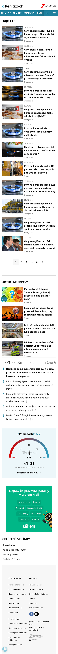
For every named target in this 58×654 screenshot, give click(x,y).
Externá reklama (36, 589)
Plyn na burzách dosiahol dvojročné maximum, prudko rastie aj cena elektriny (40, 94)
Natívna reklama (36, 608)
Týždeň (50, 363)
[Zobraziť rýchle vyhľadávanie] (47, 13)
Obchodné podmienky (38, 594)
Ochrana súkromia (16, 589)
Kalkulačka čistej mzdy (14, 549)
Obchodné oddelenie (17, 628)
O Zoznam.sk (15, 578)
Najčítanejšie (12, 363)
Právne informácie (16, 585)
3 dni (33, 363)
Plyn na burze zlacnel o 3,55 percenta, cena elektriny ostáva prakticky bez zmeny (40, 188)
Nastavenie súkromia (17, 594)
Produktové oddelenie (18, 623)
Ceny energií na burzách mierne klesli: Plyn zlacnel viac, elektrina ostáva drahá (39, 244)
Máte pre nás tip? (16, 644)
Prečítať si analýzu (27, 472)
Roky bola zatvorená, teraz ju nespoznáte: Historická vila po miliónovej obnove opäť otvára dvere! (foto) (28, 397)
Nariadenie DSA (15, 608)
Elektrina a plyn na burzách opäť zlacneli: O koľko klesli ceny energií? (39, 150)
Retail (26, 335)
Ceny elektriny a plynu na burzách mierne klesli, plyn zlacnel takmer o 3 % (39, 207)
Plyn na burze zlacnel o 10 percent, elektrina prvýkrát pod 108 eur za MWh (39, 169)
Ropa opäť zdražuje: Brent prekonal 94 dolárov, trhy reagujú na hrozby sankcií (38, 311)
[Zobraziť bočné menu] (54, 13)
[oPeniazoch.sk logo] (12, 6)
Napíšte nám (14, 603)
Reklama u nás (35, 585)
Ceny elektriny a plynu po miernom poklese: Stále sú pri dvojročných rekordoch (39, 75)
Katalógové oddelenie (18, 633)
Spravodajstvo (15, 619)
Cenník (32, 598)
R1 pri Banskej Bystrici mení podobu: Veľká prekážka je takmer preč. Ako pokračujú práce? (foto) (29, 385)
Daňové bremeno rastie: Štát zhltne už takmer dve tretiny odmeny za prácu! (30, 408)
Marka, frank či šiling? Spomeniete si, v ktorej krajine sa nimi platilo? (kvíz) (29, 417)
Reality (17, 13)
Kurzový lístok (10, 554)
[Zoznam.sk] (37, 637)
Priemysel (29, 13)
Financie (6, 13)
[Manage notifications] (4, 649)
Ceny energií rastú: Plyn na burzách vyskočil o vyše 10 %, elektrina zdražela (39, 34)
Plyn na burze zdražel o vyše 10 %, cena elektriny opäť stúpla (38, 131)
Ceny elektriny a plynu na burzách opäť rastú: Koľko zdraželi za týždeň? (38, 113)
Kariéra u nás (14, 598)
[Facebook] (31, 614)
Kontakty (13, 612)
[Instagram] (36, 614)
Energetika (28, 41)
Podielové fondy (11, 559)
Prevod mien (9, 545)
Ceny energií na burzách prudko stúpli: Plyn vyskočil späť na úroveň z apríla (39, 226)
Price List (33, 603)
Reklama (33, 578)
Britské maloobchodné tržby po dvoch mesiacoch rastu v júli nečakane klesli (40, 328)
